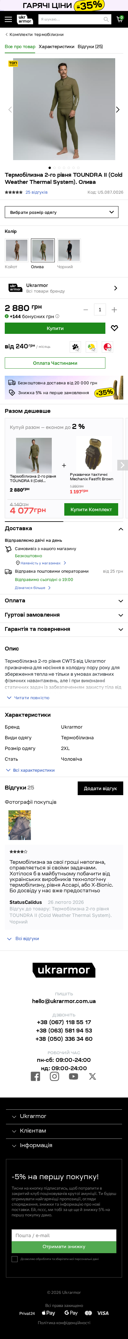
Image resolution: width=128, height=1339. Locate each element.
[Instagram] (54, 1077)
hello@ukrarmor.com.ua (64, 1002)
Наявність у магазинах (41, 563)
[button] (26, 19)
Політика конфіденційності (64, 1322)
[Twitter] (92, 1077)
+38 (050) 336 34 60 (64, 1039)
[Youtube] (73, 1077)
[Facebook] (35, 1077)
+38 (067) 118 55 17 (64, 1023)
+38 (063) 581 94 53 (64, 1031)
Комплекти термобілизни (37, 34)
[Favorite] (114, 328)
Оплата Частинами (55, 363)
